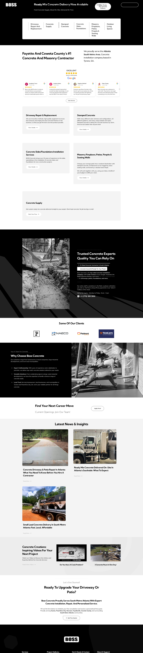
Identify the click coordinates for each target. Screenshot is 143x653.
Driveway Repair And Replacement (36, 26)
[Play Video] (71, 553)
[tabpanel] (97, 275)
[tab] (93, 265)
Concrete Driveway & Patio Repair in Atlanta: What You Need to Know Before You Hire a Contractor (44, 472)
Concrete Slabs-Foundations (81, 26)
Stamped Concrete (65, 25)
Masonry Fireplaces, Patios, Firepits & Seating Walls (96, 30)
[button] (119, 89)
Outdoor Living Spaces (110, 26)
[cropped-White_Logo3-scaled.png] (71, 637)
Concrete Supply (49, 25)
